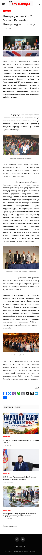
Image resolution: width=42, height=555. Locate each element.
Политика (7, 11)
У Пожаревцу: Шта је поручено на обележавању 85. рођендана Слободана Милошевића (20, 514)
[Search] (38, 3)
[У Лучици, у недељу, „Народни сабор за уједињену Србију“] (21, 423)
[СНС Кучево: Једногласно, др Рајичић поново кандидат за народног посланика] (21, 460)
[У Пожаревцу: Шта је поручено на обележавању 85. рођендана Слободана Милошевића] (21, 496)
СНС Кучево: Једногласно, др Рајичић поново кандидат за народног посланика (19, 478)
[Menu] (3, 3)
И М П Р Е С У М (19, 546)
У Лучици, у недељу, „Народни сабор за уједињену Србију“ (21, 441)
